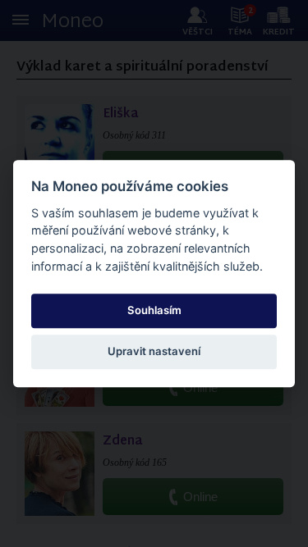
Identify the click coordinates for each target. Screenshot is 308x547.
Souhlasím (154, 310)
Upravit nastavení (154, 351)
